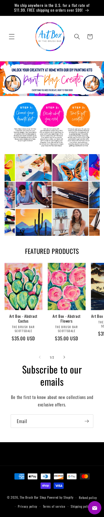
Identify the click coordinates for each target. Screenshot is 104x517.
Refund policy (88, 497)
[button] (11, 36)
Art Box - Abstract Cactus (23, 319)
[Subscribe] (86, 421)
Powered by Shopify (60, 497)
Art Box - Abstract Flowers (67, 319)
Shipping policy (81, 506)
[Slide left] (40, 357)
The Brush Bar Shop (33, 497)
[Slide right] (64, 357)
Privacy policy (27, 506)
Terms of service (54, 506)
